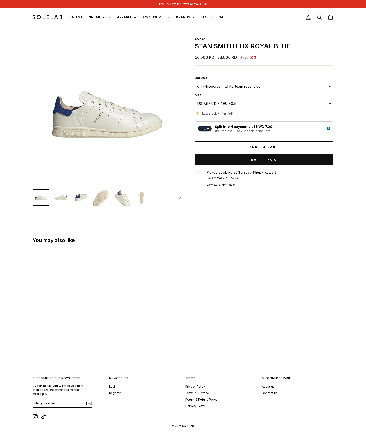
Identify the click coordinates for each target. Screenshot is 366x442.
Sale (223, 17)
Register (115, 393)
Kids (205, 17)
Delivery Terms (195, 406)
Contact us (269, 393)
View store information (221, 184)
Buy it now (264, 159)
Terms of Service (197, 393)
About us (268, 386)
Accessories (154, 17)
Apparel (125, 17)
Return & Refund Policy (201, 399)
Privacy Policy (195, 386)
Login (112, 386)
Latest (76, 17)
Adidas (200, 39)
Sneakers (98, 17)
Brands (183, 17)
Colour (201, 78)
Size (198, 95)
